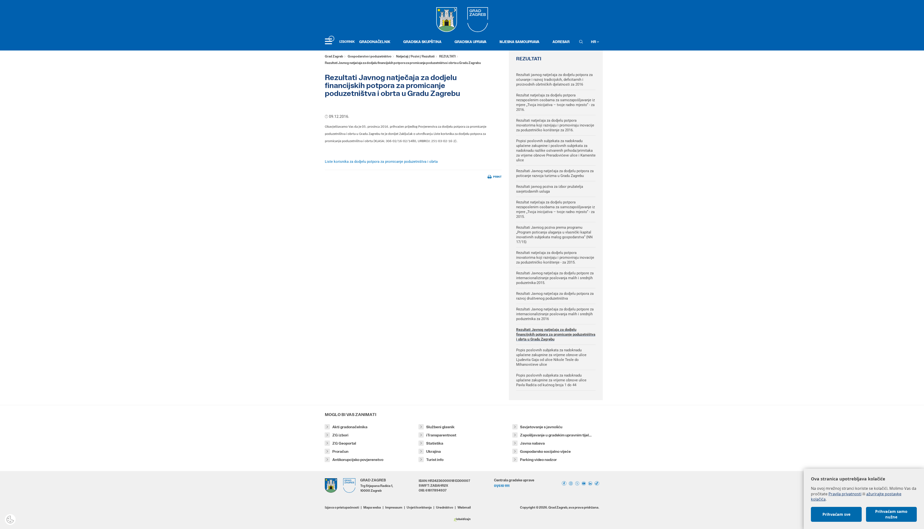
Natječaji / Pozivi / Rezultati (415, 56)
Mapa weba (372, 507)
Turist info (434, 460)
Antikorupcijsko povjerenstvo (357, 460)
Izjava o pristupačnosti (342, 507)
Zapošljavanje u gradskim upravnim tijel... (556, 435)
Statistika (434, 443)
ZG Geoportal (344, 443)
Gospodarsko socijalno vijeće (545, 451)
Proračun (340, 451)
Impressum (393, 507)
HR (594, 42)
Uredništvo (444, 507)
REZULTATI (447, 56)
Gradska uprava (471, 42)
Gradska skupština (422, 42)
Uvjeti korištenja (419, 507)
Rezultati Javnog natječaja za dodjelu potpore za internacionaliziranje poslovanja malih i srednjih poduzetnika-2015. (555, 278)
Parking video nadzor (538, 460)
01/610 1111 (501, 486)
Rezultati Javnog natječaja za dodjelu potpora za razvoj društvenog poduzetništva (555, 296)
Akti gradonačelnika (349, 427)
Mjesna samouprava (519, 42)
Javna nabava (532, 443)
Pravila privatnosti (844, 494)
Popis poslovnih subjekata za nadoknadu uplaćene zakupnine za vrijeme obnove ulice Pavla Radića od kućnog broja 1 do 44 (551, 380)
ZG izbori (340, 435)
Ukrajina (433, 451)
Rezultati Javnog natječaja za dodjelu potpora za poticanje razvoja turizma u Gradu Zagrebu (555, 173)
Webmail (464, 507)
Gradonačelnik (374, 42)
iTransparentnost (441, 435)
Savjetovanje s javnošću (541, 427)
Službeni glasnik (440, 427)
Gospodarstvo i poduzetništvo (369, 56)
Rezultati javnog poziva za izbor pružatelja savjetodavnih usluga (549, 189)
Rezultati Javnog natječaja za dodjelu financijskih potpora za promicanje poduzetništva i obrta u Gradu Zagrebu (555, 334)
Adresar (561, 42)
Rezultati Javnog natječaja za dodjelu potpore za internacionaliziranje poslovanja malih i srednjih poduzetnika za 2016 (555, 314)
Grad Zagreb (334, 56)
